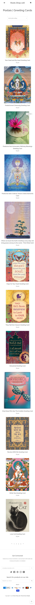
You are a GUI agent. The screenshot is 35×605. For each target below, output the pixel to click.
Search (17, 584)
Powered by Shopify (25, 595)
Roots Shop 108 (17, 3)
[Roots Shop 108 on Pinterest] (18, 572)
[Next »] (23, 544)
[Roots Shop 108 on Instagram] (21, 572)
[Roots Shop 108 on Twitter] (11, 572)
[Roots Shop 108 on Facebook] (14, 572)
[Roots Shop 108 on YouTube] (24, 572)
